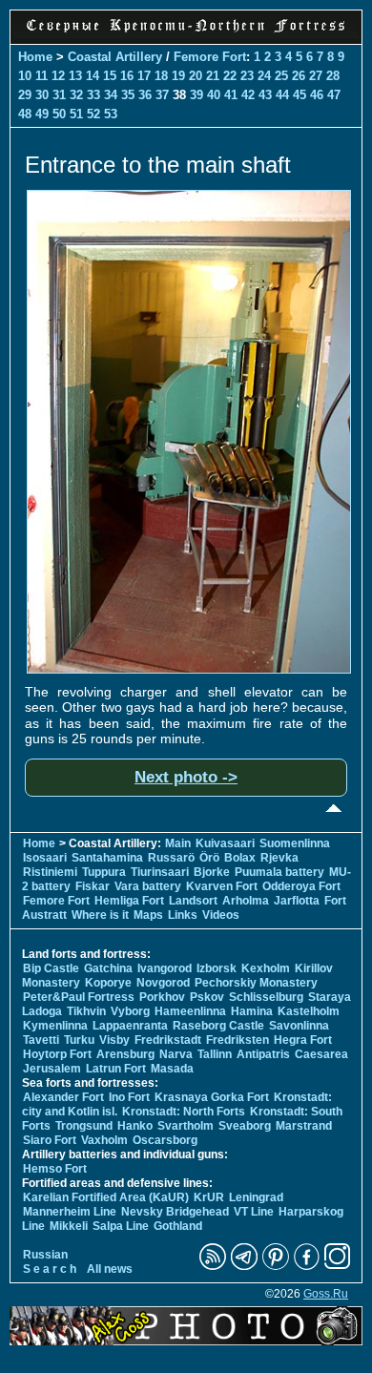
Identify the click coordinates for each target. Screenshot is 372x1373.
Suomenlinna (294, 843)
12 (58, 76)
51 (76, 114)
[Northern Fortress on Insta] (337, 1266)
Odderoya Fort (301, 886)
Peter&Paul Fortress (78, 997)
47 (334, 95)
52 (93, 114)
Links (182, 915)
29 (24, 95)
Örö (209, 857)
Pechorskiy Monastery (256, 982)
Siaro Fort (49, 1140)
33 (93, 95)
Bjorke (212, 872)
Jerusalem (52, 1068)
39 (196, 95)
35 (127, 95)
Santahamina (107, 857)
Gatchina (108, 968)
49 (42, 114)
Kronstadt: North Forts (185, 1111)
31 (59, 95)
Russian (45, 1254)
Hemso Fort (55, 1168)
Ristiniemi (50, 872)
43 (265, 95)
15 (109, 76)
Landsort (193, 900)
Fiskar (92, 886)
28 (333, 76)
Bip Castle (51, 968)
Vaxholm (104, 1140)
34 (110, 95)
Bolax (240, 857)
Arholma (245, 900)
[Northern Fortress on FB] (307, 1266)
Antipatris (263, 1054)
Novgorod (163, 982)
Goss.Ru (325, 1293)
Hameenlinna (190, 1011)
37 (162, 95)
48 (24, 114)
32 (76, 95)
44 (282, 95)
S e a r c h (49, 1269)
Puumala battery (279, 872)
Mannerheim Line (69, 1211)
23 (247, 76)
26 (298, 76)
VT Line (254, 1211)
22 (230, 76)
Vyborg (130, 1011)
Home (35, 57)
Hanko (135, 1126)
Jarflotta (297, 900)
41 (231, 95)
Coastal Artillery (115, 57)
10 (24, 76)
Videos (220, 915)
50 (59, 114)
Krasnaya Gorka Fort (212, 1097)
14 (92, 76)
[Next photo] (189, 668)
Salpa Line (121, 1226)
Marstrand (304, 1126)
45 (299, 95)
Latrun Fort (116, 1068)
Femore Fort (210, 57)
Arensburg (125, 1054)
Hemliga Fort (129, 900)
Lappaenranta (130, 1025)
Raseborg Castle (218, 1025)
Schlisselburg (266, 997)
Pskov (207, 997)
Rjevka (279, 857)
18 (161, 76)
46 (316, 95)
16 (127, 76)
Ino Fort (129, 1097)
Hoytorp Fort (57, 1054)
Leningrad (256, 1197)
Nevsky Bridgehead (175, 1211)
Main (178, 843)
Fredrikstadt (167, 1040)
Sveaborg (244, 1126)
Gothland (178, 1226)
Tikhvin (86, 1011)
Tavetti (41, 1040)
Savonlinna (299, 1025)
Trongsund (84, 1126)
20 (195, 76)
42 (248, 95)
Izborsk (216, 968)
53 (110, 114)
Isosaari (45, 857)
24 (264, 76)
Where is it (100, 915)
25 (281, 76)
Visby (114, 1040)
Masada (172, 1068)
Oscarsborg (165, 1140)
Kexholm (265, 968)
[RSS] (212, 1266)
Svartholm (185, 1126)
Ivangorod (164, 968)
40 (213, 95)
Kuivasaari (225, 843)
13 (75, 76)
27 (315, 76)
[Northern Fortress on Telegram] (244, 1266)
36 (145, 95)
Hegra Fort (303, 1040)
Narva (176, 1054)
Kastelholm (309, 1011)
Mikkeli (69, 1226)
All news (110, 1269)
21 (212, 76)
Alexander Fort (63, 1097)
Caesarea (321, 1054)
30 (42, 95)
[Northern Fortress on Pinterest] (275, 1266)
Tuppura (104, 872)
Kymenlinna (55, 1025)
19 (178, 76)
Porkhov (162, 997)
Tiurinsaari (160, 872)
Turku (79, 1040)
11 (41, 76)
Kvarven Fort (222, 886)
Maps (148, 915)
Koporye (108, 982)
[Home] (186, 33)
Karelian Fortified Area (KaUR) (106, 1197)
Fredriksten (237, 1040)
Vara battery (147, 886)
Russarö (171, 857)
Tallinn (214, 1054)
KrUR (209, 1197)
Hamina (252, 1011)
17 (144, 76)
